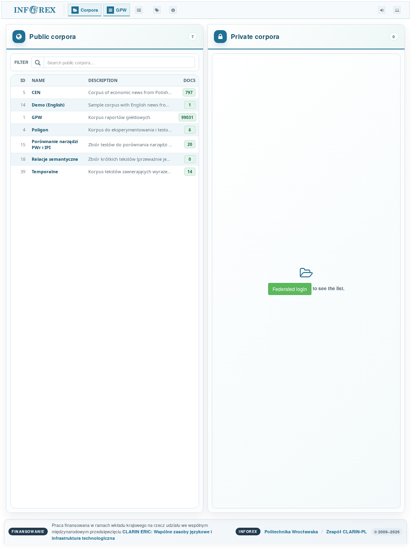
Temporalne (45, 171)
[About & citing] (173, 10)
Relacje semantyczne (55, 159)
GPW (37, 117)
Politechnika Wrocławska (291, 532)
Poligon (40, 130)
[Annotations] (157, 10)
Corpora (89, 10)
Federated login (290, 288)
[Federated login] (381, 10)
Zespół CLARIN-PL (346, 532)
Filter (21, 62)
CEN (36, 92)
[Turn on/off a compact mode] (397, 10)
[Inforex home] (35, 10)
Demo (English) (48, 105)
